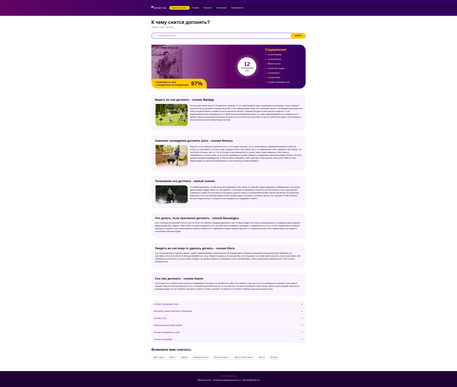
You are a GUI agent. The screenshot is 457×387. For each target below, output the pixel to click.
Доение (184, 357)
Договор (274, 357)
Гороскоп (208, 8)
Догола (262, 357)
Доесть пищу (158, 357)
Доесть (173, 357)
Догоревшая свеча (200, 357)
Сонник (195, 8)
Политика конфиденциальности (227, 380)
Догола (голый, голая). (244, 357)
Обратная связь (204, 380)
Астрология (221, 8)
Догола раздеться (221, 357)
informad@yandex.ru (251, 380)
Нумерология (237, 8)
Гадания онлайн (179, 8)
